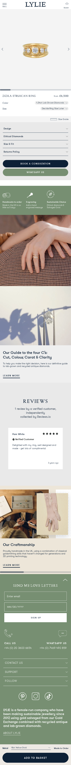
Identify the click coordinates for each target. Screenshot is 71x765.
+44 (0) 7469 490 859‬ (53, 648)
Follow (11, 680)
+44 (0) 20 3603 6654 (18, 648)
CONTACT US (14, 662)
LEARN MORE (11, 375)
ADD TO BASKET (35, 757)
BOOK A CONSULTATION (35, 163)
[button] (35, 448)
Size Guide (63, 119)
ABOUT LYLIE (12, 733)
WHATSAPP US (35, 172)
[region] (35, 448)
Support (11, 672)
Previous (9, 49)
